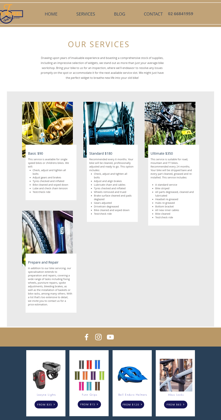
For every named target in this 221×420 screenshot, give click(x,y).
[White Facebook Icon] (86, 337)
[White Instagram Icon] (98, 337)
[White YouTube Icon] (110, 337)
